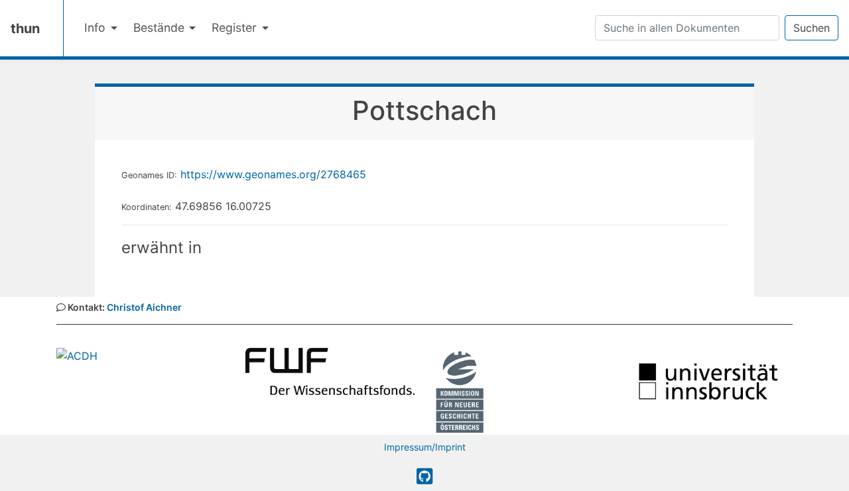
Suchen (811, 27)
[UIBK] (708, 380)
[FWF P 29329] (330, 370)
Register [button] (236, 27)
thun (25, 28)
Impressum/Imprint (425, 447)
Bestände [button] (160, 27)
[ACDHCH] (77, 354)
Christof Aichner (144, 307)
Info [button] (96, 27)
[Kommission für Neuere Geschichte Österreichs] (459, 390)
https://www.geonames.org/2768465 (273, 174)
